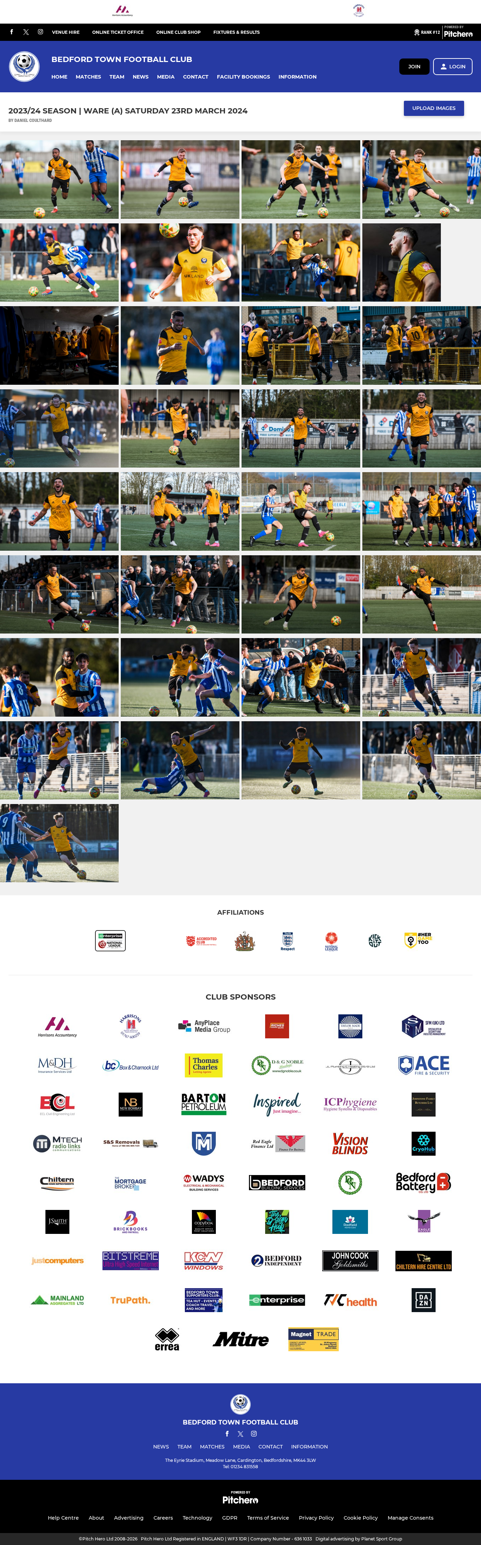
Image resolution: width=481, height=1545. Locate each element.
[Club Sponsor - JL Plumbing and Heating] (350, 1066)
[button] (59, 77)
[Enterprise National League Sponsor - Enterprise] (277, 1301)
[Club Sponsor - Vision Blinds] (350, 1145)
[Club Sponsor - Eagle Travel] (423, 1223)
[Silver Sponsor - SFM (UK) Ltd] (423, 1027)
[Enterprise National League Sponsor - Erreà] (167, 1340)
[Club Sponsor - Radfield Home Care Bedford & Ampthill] (350, 1223)
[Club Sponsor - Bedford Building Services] (277, 1184)
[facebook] (11, 32)
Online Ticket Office (118, 32)
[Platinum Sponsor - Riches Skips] (277, 1027)
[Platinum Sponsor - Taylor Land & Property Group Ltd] (350, 1027)
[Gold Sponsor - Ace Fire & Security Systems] (423, 1066)
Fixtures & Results (236, 32)
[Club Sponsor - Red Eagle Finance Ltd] (277, 1145)
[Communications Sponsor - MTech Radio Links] (57, 1145)
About (96, 1518)
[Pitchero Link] (458, 35)
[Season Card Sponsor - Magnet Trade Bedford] (314, 1340)
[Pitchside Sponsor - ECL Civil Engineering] (57, 1106)
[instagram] (40, 32)
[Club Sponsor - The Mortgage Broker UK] (130, 1184)
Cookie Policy (361, 1518)
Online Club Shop (178, 32)
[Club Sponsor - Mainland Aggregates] (57, 1301)
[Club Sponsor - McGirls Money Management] (204, 1145)
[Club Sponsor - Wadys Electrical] (204, 1184)
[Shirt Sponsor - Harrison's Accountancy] (122, 11)
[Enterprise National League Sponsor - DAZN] (423, 1301)
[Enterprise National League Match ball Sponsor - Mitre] (240, 1340)
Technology (197, 1518)
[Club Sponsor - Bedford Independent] (277, 1262)
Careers (163, 1518)
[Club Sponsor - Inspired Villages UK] (277, 1106)
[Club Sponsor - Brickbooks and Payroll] (130, 1223)
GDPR (229, 1518)
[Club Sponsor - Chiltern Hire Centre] (423, 1262)
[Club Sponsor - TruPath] (130, 1301)
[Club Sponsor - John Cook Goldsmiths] (350, 1262)
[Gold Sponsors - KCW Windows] (204, 1262)
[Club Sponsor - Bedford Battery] (423, 1184)
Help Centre (63, 1518)
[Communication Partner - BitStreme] (130, 1262)
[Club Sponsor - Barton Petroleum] (204, 1106)
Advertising (129, 1518)
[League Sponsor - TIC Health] (350, 1301)
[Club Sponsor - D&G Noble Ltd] (277, 1066)
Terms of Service (268, 1518)
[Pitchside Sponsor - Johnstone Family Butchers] (423, 1106)
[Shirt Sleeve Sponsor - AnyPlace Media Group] (204, 1027)
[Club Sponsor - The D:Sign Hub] (277, 1223)
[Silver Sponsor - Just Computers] (57, 1262)
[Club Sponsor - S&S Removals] (130, 1145)
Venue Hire (66, 32)
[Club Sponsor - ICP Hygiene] (350, 1106)
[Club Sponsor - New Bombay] (130, 1106)
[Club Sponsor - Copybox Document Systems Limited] (204, 1223)
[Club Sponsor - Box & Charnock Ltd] (130, 1066)
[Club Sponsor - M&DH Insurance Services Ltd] (57, 1066)
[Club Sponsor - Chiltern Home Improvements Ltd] (57, 1184)
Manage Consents (410, 1518)
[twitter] (26, 32)
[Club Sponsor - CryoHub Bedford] (423, 1145)
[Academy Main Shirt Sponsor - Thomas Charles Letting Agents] (204, 1066)
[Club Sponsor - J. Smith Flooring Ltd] (57, 1223)
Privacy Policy (316, 1518)
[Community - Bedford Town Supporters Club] (204, 1301)
